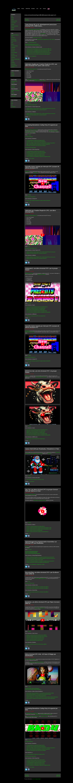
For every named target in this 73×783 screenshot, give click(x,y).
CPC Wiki (12, 54)
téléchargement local (43, 578)
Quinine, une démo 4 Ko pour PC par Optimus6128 (34, 530)
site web (30, 481)
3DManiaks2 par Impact (29, 273)
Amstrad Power (13, 39)
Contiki (12, 72)
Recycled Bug (37, 578)
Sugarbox (12, 27)
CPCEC (12, 19)
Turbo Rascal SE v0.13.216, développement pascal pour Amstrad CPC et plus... (39, 52)
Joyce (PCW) (13, 22)
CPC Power (13, 49)
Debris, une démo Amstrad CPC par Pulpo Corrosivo (35, 640)
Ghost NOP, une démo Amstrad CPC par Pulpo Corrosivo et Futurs (37, 636)
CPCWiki (29, 134)
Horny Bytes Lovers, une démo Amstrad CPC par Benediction (36, 141)
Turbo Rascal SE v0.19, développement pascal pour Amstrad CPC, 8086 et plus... (39, 48)
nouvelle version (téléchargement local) (33, 79)
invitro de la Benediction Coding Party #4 (33, 716)
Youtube (29, 686)
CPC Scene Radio (14, 52)
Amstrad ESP (13, 96)
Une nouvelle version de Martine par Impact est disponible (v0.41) (37, 310)
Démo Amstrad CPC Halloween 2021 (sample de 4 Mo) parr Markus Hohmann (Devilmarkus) (41, 698)
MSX (12, 103)
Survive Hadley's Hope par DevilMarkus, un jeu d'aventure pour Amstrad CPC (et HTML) (40, 693)
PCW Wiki (13, 62)
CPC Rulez (13, 87)
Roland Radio (13, 64)
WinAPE (12, 29)
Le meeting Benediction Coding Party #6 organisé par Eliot (36, 140)
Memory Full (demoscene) (15, 59)
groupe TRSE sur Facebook (37, 37)
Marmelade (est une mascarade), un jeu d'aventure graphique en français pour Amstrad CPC (41, 558)
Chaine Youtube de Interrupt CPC (30, 357)
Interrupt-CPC (27, 171)
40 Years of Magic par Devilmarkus (30, 659)
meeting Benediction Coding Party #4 (32, 713)
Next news (26, 19)
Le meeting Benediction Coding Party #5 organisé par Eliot (36, 153)
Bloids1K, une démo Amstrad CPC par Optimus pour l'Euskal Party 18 (37, 531)
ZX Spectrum (13, 106)
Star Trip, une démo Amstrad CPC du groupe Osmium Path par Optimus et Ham (39, 527)
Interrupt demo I (35, 172)
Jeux (40, 8)
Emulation (33, 8)
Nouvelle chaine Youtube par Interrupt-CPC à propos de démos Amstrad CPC (38, 200)
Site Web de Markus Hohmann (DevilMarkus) (32, 688)
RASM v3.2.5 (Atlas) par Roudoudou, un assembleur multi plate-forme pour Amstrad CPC (40, 561)
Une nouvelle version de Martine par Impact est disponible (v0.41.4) (37, 306)
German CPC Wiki (14, 55)
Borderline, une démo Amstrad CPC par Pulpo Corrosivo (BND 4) (36, 635)
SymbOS (12, 75)
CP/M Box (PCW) (14, 21)
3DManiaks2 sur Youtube (41, 274)
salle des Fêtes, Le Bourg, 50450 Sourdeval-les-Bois (44, 714)
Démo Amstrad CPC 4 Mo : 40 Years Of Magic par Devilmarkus (36, 695)
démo (30, 56)
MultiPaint (49, 453)
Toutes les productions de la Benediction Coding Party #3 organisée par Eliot (38, 156)
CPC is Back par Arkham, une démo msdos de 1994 (35, 559)
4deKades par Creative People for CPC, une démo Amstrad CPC (36, 109)
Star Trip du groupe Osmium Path (30, 494)
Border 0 (12, 44)
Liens (37, 8)
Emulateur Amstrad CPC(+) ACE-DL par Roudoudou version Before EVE (38, 562)
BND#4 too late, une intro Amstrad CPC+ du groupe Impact (36, 309)
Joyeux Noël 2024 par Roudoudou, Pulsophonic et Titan (35, 479)
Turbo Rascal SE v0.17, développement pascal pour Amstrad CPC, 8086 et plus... (39, 50)
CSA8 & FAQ (28, 8)
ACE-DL (12, 17)
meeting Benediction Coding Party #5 (32, 129)
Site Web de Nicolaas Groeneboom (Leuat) (31, 44)
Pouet (29, 246)
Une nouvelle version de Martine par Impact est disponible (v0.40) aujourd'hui (38, 312)
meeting (33, 158)
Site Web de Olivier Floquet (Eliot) (30, 147)
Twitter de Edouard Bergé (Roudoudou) (31, 552)
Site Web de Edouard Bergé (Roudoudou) (31, 551)
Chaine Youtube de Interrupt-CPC (30, 196)
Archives (44, 8)
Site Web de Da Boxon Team (29, 583)
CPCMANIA (13, 47)
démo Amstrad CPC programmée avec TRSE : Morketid (46, 39)
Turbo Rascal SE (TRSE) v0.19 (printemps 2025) (32, 29)
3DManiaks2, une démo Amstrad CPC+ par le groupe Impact (36, 308)
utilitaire (43, 564)
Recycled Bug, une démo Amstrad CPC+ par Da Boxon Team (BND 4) (37, 588)
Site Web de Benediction (29, 136)
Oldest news (58, 20)
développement (34, 56)
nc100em (12, 24)
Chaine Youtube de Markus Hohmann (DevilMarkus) (33, 689)
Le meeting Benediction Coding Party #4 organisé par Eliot (36, 155)
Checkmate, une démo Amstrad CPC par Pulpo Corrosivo (35, 637)
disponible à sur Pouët (44, 716)
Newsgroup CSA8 (14, 81)
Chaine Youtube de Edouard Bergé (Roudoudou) (32, 553)
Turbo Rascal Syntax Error (32, 42)
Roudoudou (27, 546)
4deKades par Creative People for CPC (31, 69)
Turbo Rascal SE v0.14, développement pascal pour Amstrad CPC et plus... (38, 51)
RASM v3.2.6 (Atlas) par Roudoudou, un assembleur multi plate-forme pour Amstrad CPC (40, 557)
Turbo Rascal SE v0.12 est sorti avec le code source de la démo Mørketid (38, 54)
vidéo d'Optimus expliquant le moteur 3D (40, 500)
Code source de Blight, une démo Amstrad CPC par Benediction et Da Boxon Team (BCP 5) (41, 747)
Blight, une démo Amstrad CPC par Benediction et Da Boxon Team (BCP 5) (38, 144)
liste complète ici (43, 33)
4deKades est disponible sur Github (39, 80)
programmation (39, 564)
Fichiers (22, 8)
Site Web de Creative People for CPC (31, 104)
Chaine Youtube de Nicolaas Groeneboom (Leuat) (32, 45)
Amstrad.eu (13, 37)
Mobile (19, 8)
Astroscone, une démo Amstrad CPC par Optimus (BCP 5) (36, 526)
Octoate (12, 60)
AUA (12, 42)
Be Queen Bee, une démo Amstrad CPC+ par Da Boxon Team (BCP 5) (37, 586)
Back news (58, 19)
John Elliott (13, 57)
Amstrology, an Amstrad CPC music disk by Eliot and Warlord (36, 145)
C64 (12, 101)
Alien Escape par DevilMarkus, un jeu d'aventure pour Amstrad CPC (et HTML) (39, 694)
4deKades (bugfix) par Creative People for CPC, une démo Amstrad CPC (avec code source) (41, 108)
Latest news (27, 20)
